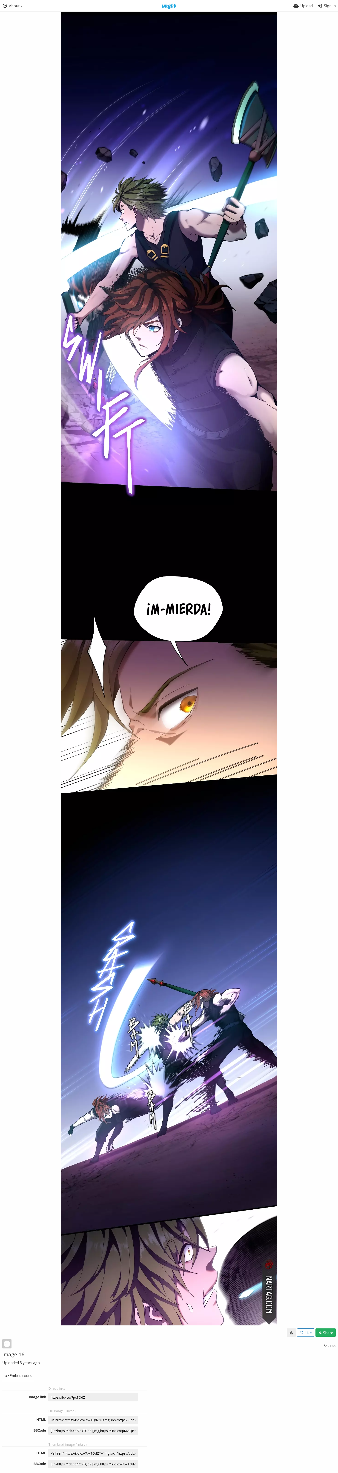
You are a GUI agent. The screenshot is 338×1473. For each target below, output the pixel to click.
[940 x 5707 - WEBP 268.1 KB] (291, 1332)
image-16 (13, 1354)
